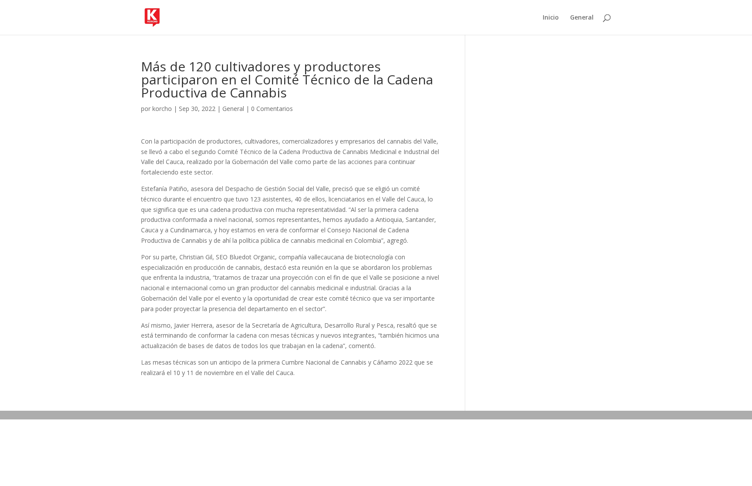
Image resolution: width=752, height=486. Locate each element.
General (582, 17)
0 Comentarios (272, 108)
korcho (162, 108)
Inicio (551, 17)
